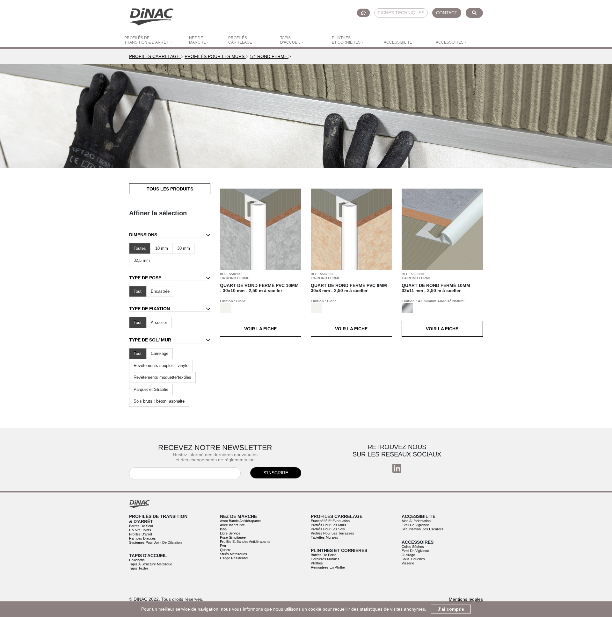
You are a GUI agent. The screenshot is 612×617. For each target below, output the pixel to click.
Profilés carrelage (155, 56)
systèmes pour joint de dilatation (155, 542)
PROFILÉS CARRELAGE (240, 40)
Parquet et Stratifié (151, 389)
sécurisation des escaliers (422, 529)
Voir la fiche (260, 328)
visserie (408, 563)
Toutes (140, 248)
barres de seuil (141, 526)
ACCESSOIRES (449, 42)
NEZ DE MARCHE (197, 40)
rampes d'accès (142, 538)
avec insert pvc (232, 525)
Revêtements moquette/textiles (162, 377)
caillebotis (137, 560)
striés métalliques (233, 554)
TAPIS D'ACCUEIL (290, 40)
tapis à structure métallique (150, 564)
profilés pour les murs (328, 525)
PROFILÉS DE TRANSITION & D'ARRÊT (146, 40)
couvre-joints (140, 530)
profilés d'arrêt (140, 534)
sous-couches (413, 559)
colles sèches (413, 547)
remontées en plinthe (328, 567)
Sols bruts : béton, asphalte (159, 401)
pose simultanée (233, 537)
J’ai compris (451, 609)
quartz (225, 550)
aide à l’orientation (416, 521)
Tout (138, 291)
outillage (408, 555)
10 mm (161, 248)
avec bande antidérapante (240, 521)
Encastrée (160, 291)
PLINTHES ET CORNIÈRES (346, 40)
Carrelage (159, 353)
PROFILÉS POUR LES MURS (215, 56)
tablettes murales (324, 537)
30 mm (183, 248)
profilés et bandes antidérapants (245, 541)
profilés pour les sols (328, 529)
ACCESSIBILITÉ (398, 42)
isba (223, 529)
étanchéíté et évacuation (330, 521)
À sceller (159, 322)
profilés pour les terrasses (332, 533)
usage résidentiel (234, 558)
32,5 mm (142, 260)
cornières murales (325, 559)
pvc (223, 546)
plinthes (317, 563)
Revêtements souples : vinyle (161, 365)
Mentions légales (466, 599)
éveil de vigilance (415, 525)
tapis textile (138, 568)
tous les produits (170, 188)
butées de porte (323, 555)
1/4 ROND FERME (269, 56)
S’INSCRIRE (275, 472)
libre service (230, 533)
